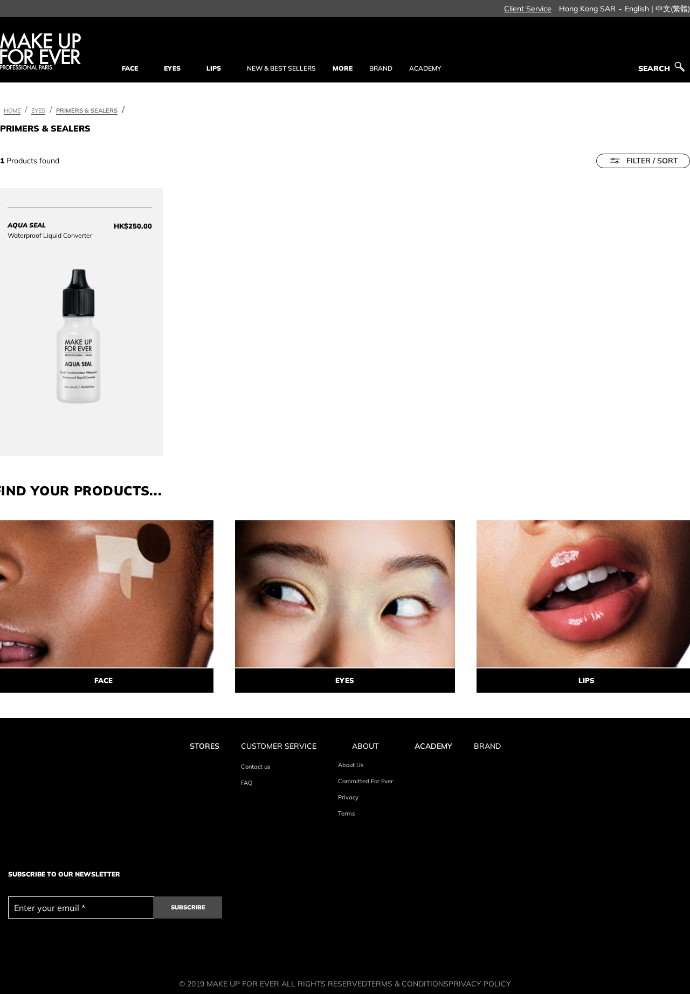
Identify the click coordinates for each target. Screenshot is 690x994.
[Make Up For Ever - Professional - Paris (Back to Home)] (40, 51)
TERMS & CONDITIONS (407, 984)
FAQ (246, 782)
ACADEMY (425, 68)
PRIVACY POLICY (479, 984)
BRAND (380, 68)
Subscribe (188, 907)
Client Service (527, 8)
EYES (344, 680)
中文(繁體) (673, 8)
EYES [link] (172, 68)
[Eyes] (345, 594)
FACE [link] (130, 68)
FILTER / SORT (652, 160)
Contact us (255, 766)
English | (639, 8)
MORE (343, 68)
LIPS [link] (213, 68)
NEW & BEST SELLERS (281, 68)
